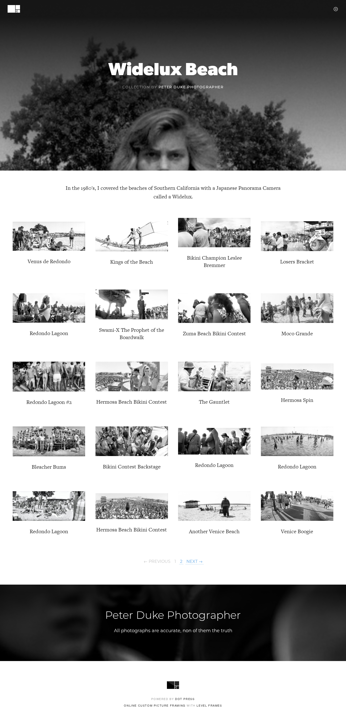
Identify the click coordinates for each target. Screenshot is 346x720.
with (173, 705)
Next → (194, 561)
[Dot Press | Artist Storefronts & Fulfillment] (336, 8)
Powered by (173, 699)
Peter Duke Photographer (191, 87)
